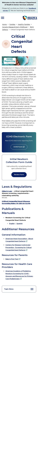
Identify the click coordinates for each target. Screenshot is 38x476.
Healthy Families (24, 24)
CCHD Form (17, 147)
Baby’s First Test (12, 259)
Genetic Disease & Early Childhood (14, 27)
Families (12, 24)
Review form (19, 174)
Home (4, 24)
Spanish (20, 223)
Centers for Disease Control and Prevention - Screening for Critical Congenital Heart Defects (18, 247)
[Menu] (2, 18)
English (12, 223)
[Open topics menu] (32, 289)
